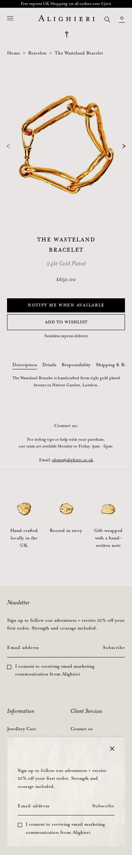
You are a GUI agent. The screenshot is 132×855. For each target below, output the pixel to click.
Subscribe (103, 806)
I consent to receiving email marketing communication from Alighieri (65, 828)
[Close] (112, 748)
